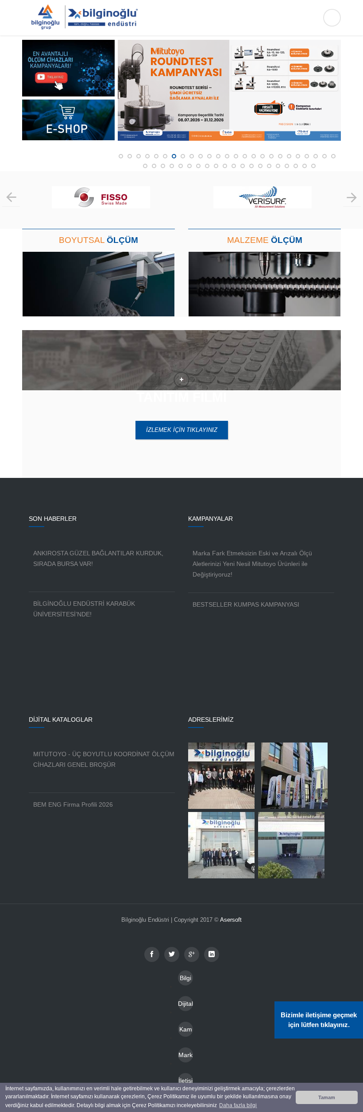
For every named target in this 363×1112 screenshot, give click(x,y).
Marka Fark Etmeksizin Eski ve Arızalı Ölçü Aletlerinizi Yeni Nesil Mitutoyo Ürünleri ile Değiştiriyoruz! (252, 564)
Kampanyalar (186, 1031)
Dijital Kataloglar (185, 1005)
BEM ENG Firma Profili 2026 (73, 804)
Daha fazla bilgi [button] (238, 1105)
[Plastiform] (262, 204)
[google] (191, 954)
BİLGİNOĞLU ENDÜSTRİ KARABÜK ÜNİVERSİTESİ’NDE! (84, 609)
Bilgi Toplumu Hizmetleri (185, 979)
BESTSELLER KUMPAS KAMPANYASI (246, 604)
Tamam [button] (326, 1097)
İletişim (185, 1082)
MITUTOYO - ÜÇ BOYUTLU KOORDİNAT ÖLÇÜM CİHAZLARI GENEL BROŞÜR (103, 759)
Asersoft (231, 919)
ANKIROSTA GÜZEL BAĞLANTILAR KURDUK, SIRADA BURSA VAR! (98, 558)
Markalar (185, 1056)
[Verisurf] (101, 204)
